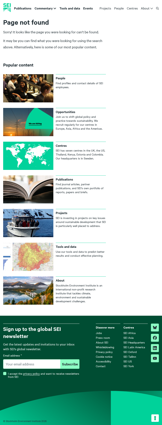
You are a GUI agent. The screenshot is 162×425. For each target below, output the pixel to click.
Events (88, 8)
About (145, 8)
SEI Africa (129, 333)
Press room (103, 338)
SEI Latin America (134, 347)
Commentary (44, 8)
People (119, 8)
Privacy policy (104, 352)
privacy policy (31, 373)
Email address (12, 355)
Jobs (99, 333)
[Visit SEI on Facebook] (155, 338)
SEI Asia (128, 338)
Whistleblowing (105, 347)
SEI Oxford (130, 352)
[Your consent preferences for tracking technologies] (155, 418)
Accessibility (103, 361)
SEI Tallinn (129, 357)
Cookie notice (104, 357)
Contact (100, 366)
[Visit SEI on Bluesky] (155, 327)
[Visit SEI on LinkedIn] (155, 348)
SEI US (127, 361)
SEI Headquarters (134, 342)
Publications (22, 8)
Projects (105, 8)
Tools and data (69, 8)
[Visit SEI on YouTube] (155, 358)
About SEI (102, 342)
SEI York (128, 366)
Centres (132, 8)
